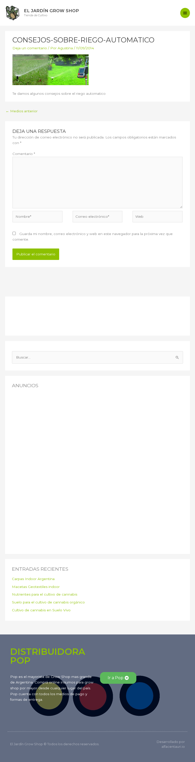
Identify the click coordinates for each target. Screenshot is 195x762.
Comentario (23, 154)
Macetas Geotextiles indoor (36, 587)
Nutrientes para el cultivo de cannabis (44, 594)
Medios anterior (22, 111)
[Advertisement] (37, 314)
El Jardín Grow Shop (51, 10)
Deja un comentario (29, 48)
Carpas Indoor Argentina (33, 579)
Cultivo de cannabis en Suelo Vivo (41, 610)
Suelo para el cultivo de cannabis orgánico (48, 602)
